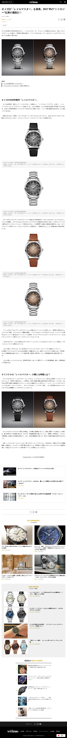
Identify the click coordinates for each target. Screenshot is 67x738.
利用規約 (35, 731)
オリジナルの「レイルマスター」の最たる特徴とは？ (17, 85)
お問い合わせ (29, 731)
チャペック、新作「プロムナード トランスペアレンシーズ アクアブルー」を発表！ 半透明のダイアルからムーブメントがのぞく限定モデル (49, 548)
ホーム (3, 16)
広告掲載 (52, 731)
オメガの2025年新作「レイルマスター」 (13, 83)
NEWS (7, 16)
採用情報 (58, 731)
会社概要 (22, 731)
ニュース (9, 19)
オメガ (4, 25)
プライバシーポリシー (44, 731)
